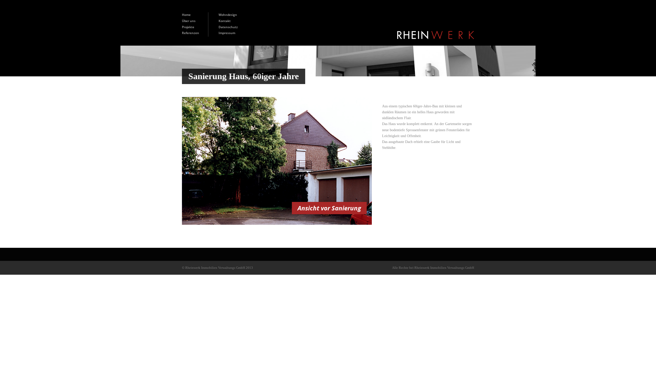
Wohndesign (228, 15)
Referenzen (190, 33)
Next (363, 160)
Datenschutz (228, 27)
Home (186, 15)
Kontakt (225, 21)
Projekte (188, 27)
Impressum (227, 33)
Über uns (189, 21)
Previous (190, 160)
